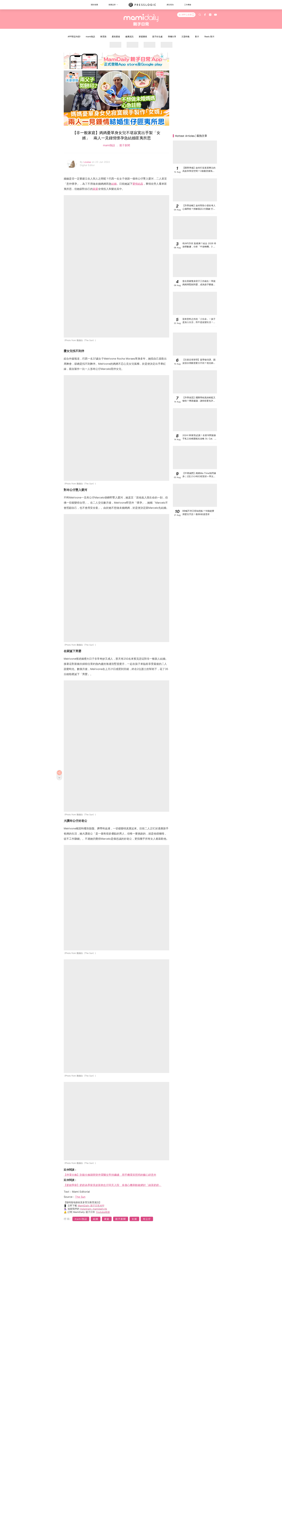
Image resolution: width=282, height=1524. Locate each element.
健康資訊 (129, 36)
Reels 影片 (209, 36)
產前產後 (116, 36)
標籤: (68, 1218)
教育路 (103, 36)
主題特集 (185, 36)
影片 (197, 36)
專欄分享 (172, 36)
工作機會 (187, 5)
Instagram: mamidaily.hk (93, 1208)
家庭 (95, 188)
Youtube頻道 (103, 1212)
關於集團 (94, 5)
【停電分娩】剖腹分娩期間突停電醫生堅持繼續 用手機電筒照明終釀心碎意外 (110, 1174)
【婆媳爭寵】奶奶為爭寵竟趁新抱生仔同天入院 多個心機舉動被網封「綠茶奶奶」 (113, 1185)
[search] (199, 14)
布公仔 (147, 1218)
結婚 (114, 183)
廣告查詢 (170, 5)
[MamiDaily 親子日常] (141, 20)
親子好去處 (157, 36)
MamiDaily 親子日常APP (91, 1205)
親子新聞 (124, 145)
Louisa (88, 161)
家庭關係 (143, 36)
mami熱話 (90, 36)
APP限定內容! (74, 36)
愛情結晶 (137, 183)
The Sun (80, 1196)
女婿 (134, 1218)
